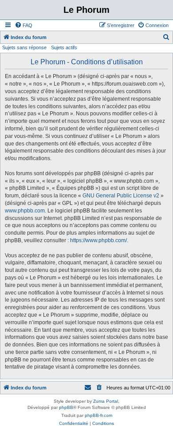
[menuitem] (23, 25)
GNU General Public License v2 (121, 195)
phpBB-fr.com (98, 415)
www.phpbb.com (25, 211)
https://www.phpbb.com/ (98, 240)
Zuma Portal (105, 401)
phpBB (66, 407)
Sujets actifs (64, 47)
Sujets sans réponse (24, 47)
